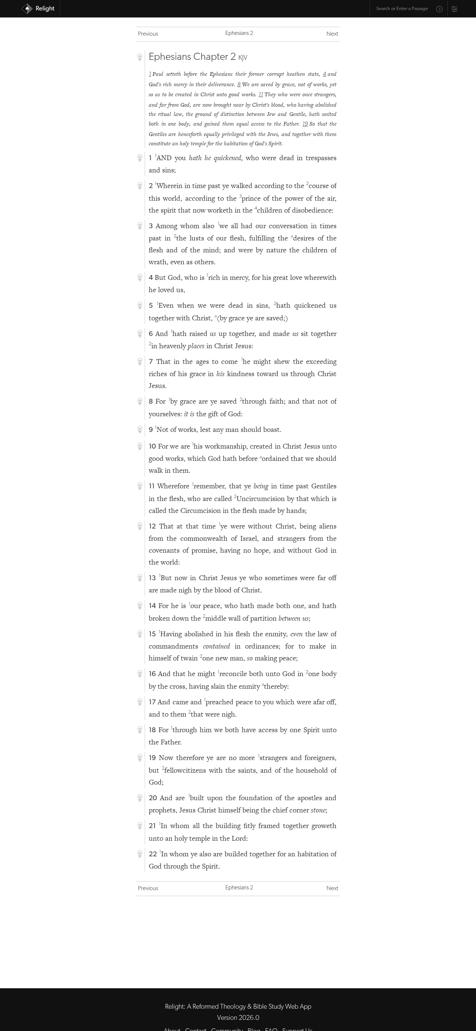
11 (260, 95)
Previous (148, 34)
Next (332, 34)
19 (305, 124)
